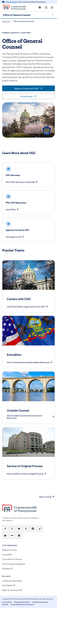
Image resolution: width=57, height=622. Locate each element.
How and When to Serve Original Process (25, 474)
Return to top (45, 497)
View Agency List (13, 237)
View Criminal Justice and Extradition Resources (28, 362)
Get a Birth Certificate (12, 559)
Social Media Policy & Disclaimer (22, 604)
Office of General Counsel (16, 15)
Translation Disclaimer (40, 602)
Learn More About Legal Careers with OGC (26, 306)
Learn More (11, 209)
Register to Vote (9, 550)
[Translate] (39, 7)
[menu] (52, 7)
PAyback (6, 568)
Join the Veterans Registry (13, 564)
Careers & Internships (12, 581)
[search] (46, 7)
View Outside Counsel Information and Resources (24, 416)
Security (5, 604)
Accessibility (7, 602)
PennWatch (7, 585)
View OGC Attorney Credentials (20, 182)
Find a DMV (7, 554)
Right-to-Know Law (11, 590)
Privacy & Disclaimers (22, 602)
